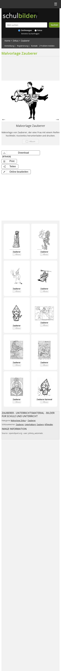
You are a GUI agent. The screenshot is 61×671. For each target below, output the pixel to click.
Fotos (39, 30)
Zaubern (40, 424)
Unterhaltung (30, 424)
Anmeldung (9, 46)
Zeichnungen (26, 30)
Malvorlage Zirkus (18, 420)
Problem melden (47, 46)
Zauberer (25, 40)
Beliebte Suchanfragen (30, 33)
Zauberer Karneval (44, 399)
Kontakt (34, 46)
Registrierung (22, 46)
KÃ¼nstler (49, 424)
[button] (16, 172)
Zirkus (16, 40)
